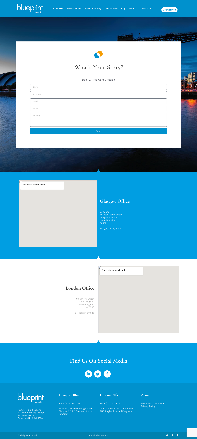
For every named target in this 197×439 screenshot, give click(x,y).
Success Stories (74, 8)
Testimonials (112, 8)
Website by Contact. (98, 435)
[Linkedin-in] (88, 374)
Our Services (57, 8)
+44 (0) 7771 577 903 (110, 403)
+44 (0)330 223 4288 (69, 403)
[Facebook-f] (107, 374)
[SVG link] (30, 8)
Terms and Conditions (152, 403)
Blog (123, 8)
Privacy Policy (148, 406)
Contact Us (146, 8)
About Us (133, 8)
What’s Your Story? (93, 8)
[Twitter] (97, 374)
